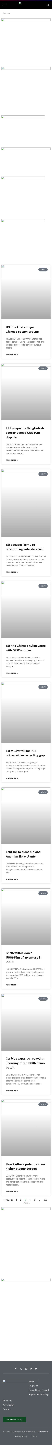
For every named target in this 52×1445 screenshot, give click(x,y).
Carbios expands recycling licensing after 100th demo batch (25, 1063)
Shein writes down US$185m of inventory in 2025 (23, 957)
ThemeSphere (42, 1431)
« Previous (8, 1200)
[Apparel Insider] (26, 5)
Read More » (12, 355)
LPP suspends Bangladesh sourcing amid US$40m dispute (25, 432)
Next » (27, 1203)
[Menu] (5, 5)
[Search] (47, 5)
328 (45, 1200)
